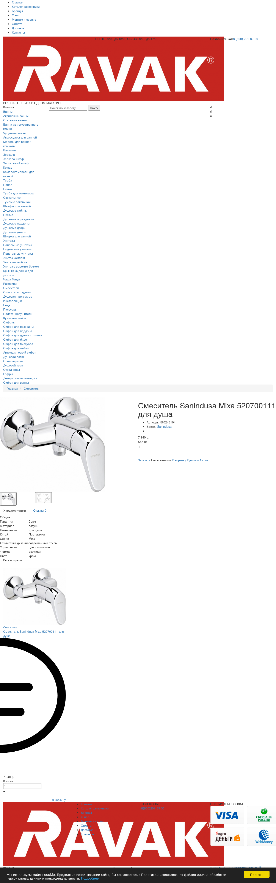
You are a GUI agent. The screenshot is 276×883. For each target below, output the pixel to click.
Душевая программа (17, 296)
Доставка (18, 28)
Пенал (7, 184)
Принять (256, 874)
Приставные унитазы (18, 253)
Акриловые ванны (15, 116)
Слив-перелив (13, 361)
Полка (7, 189)
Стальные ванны (15, 120)
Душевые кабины (15, 210)
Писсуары (10, 309)
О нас (16, 15)
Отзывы (40, 510)
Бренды (17, 11)
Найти (94, 108)
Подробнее (90, 878)
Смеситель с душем (17, 292)
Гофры (8, 374)
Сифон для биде (15, 339)
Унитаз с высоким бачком (21, 266)
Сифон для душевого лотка (22, 335)
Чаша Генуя (11, 279)
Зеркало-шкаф (13, 159)
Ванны (8, 111)
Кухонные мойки (15, 318)
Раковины (10, 283)
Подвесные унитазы (17, 249)
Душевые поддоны (16, 223)
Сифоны (9, 322)
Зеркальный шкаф (16, 163)
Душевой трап (13, 365)
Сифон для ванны (16, 382)
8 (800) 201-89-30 (245, 39)
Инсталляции (12, 300)
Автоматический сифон (19, 352)
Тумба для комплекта (18, 193)
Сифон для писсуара (18, 344)
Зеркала (9, 154)
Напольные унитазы (17, 245)
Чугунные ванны (14, 133)
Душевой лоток (13, 356)
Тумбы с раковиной (17, 202)
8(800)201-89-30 (153, 808)
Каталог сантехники (26, 6)
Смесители (11, 288)
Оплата (17, 24)
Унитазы (9, 240)
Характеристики (14, 510)
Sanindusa (164, 426)
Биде (6, 305)
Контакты (18, 32)
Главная (18, 2)
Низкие (8, 214)
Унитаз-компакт (14, 257)
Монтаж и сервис (24, 19)
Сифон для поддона (17, 331)
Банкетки (9, 150)
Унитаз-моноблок (15, 262)
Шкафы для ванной (17, 206)
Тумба (7, 180)
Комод (7, 167)
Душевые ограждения (18, 219)
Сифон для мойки (16, 348)
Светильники (12, 197)
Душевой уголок (14, 232)
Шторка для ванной (17, 236)
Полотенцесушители (17, 313)
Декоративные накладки (20, 378)
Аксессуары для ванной (20, 137)
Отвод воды (11, 369)
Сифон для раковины (18, 326)
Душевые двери (14, 227)
